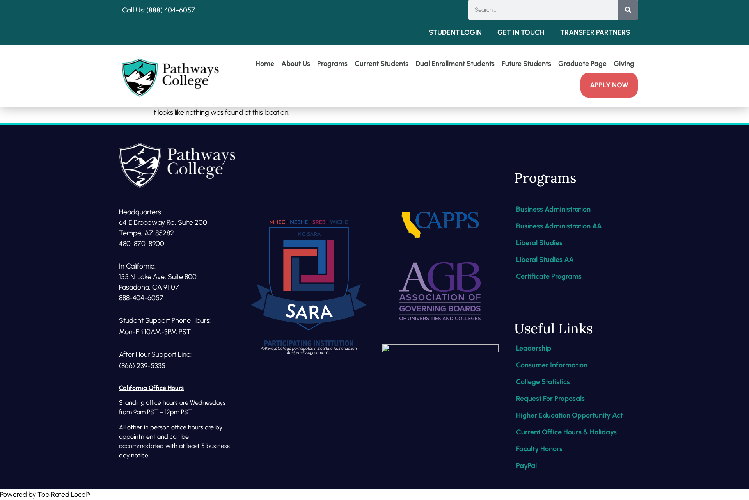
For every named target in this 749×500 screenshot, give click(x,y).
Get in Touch (521, 32)
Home (265, 63)
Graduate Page (582, 63)
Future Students (526, 63)
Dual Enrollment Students (455, 63)
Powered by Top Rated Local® (45, 494)
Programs (332, 63)
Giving (624, 63)
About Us (295, 63)
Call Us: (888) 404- (150, 10)
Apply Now (609, 85)
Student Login (455, 32)
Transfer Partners (595, 32)
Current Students (381, 63)
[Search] (628, 10)
